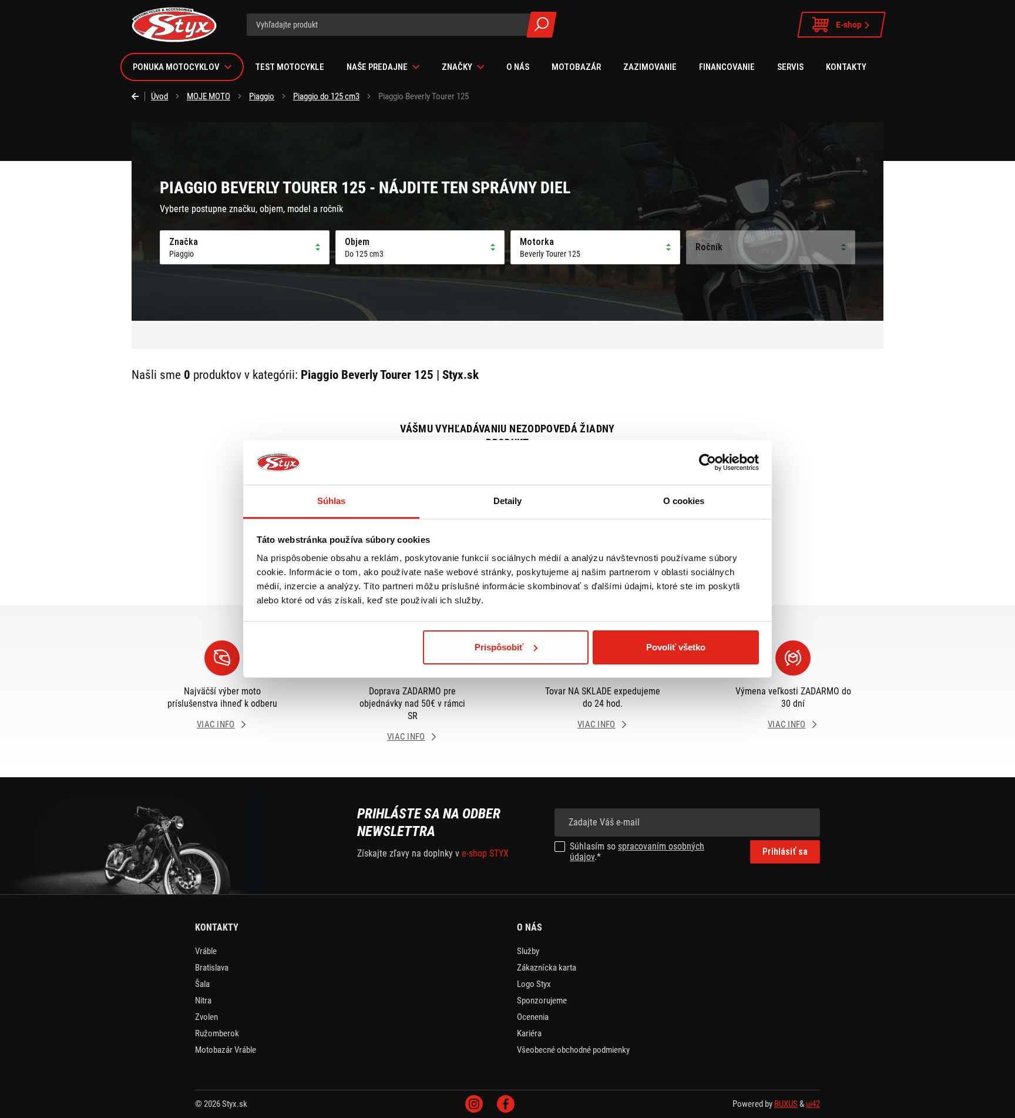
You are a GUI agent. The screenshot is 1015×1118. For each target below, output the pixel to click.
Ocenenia (533, 1017)
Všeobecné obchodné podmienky (573, 1050)
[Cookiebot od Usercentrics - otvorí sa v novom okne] (707, 462)
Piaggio (261, 96)
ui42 (813, 1104)
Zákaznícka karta (546, 967)
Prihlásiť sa (785, 851)
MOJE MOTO (208, 96)
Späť (138, 96)
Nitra (203, 1000)
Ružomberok (217, 1033)
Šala (202, 984)
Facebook (506, 1104)
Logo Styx (534, 984)
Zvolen (206, 1017)
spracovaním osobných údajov (637, 851)
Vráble (206, 951)
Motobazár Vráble (225, 1050)
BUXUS (786, 1104)
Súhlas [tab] (331, 501)
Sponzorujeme (542, 1000)
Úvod (159, 96)
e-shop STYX (485, 853)
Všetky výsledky (541, 25)
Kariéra (529, 1033)
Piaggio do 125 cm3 (326, 96)
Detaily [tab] (507, 501)
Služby (528, 951)
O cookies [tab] (684, 501)
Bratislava (211, 967)
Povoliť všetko (675, 647)
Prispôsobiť (499, 647)
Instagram (474, 1104)
